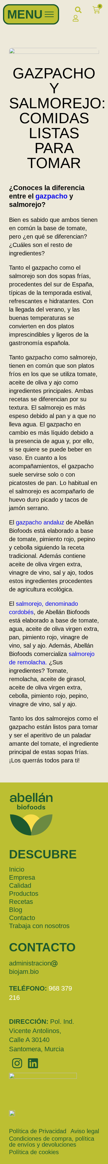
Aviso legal (84, 1131)
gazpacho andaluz (40, 522)
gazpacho (51, 196)
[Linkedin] (33, 1063)
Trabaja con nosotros (39, 926)
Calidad (20, 885)
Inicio (16, 869)
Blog (15, 909)
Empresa (22, 877)
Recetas (21, 901)
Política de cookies (34, 1152)
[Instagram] (17, 1063)
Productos (23, 893)
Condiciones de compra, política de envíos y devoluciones (51, 1141)
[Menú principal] (49, 14)
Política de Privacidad (37, 1131)
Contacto (22, 918)
